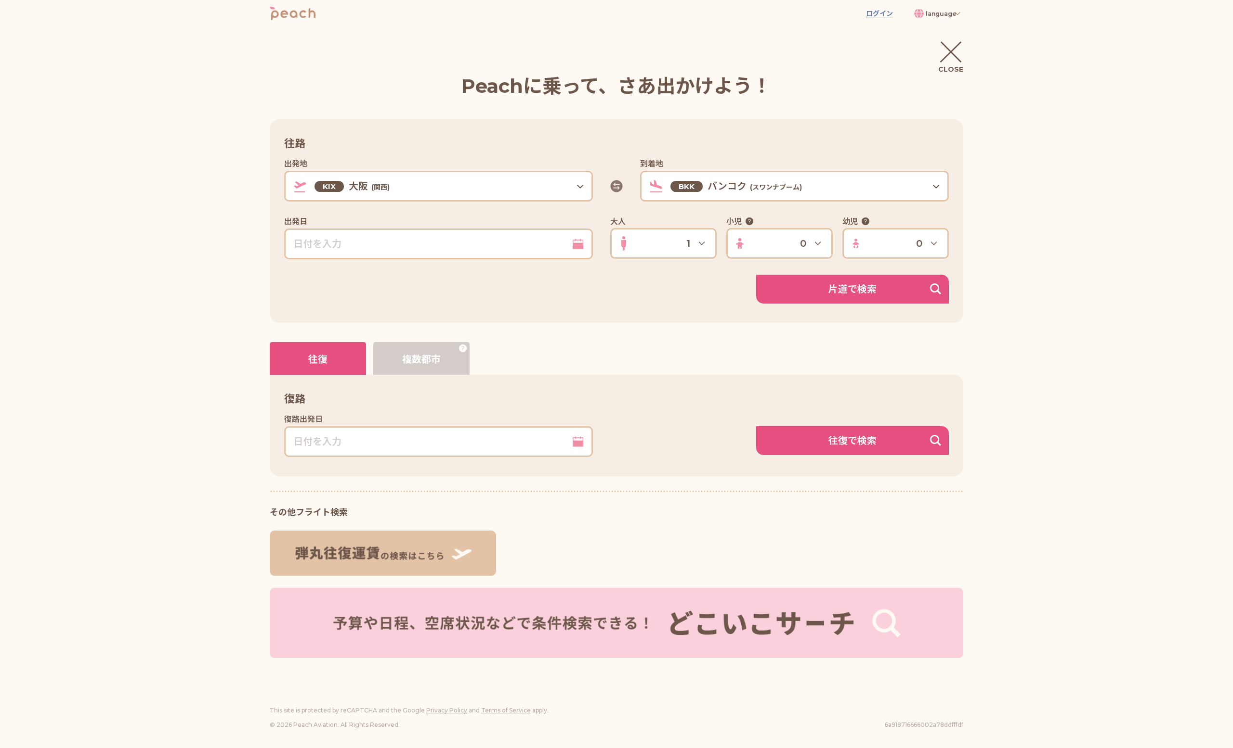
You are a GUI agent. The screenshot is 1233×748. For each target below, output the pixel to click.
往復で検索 (852, 440)
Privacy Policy (446, 710)
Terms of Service (506, 710)
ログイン (879, 13)
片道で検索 (852, 289)
